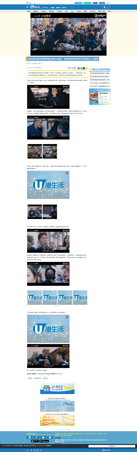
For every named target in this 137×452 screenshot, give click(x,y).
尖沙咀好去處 (70, 433)
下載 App (102, 3)
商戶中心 (95, 3)
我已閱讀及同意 (111, 446)
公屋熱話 (52, 7)
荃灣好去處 (93, 433)
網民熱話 (57, 440)
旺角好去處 (100, 433)
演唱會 (29, 11)
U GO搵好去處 (79, 3)
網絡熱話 (45, 378)
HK (34, 3)
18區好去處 (92, 11)
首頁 (28, 63)
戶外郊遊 (63, 435)
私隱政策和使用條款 (40, 445)
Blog (55, 3)
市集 (62, 433)
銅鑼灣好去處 (79, 433)
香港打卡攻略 (101, 11)
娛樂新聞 (58, 7)
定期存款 (64, 7)
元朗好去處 (86, 433)
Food (44, 3)
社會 (105, 433)
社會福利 (68, 435)
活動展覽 (57, 433)
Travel (39, 3)
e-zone (60, 3)
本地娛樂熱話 (37, 378)
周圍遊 (85, 11)
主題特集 (109, 11)
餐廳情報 (57, 435)
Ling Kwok (32, 67)
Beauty (49, 3)
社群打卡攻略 (88, 3)
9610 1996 (59, 374)
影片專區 (78, 11)
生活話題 (34, 63)
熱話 (39, 63)
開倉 (65, 433)
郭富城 (30, 378)
